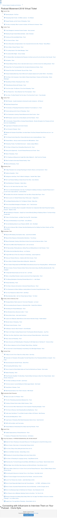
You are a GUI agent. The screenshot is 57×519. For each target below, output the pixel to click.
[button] (1, 1)
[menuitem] (1, 3)
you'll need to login (34, 513)
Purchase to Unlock (28, 515)
